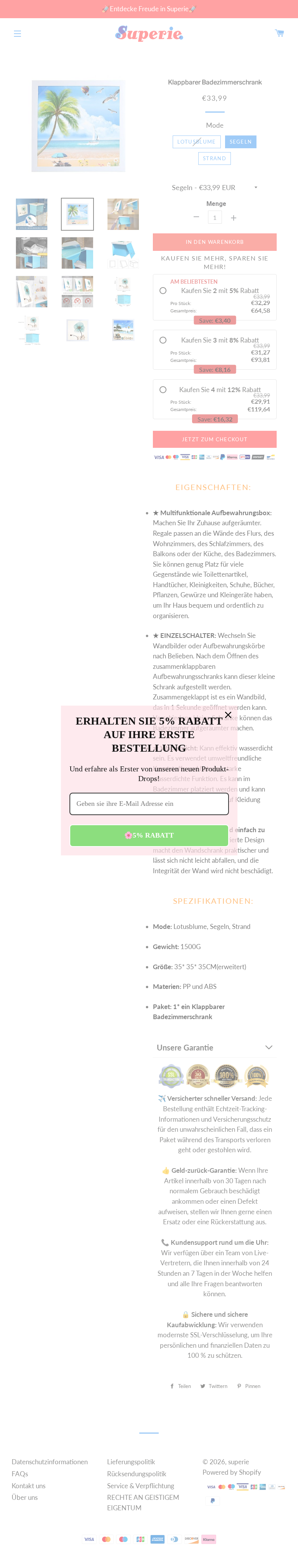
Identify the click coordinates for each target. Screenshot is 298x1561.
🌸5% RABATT (149, 835)
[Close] (228, 715)
